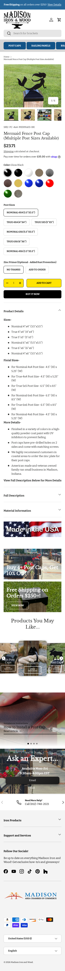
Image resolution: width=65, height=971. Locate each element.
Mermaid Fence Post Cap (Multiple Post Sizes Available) (29, 59)
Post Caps (14, 45)
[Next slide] (61, 658)
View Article (11, 731)
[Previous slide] (3, 658)
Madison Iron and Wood (22, 962)
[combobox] (32, 33)
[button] (28, 743)
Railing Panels (40, 45)
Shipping (9, 151)
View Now (17, 605)
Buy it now (33, 294)
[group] (32, 719)
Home (6, 56)
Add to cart (43, 283)
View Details (54, 4)
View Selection (8, 668)
